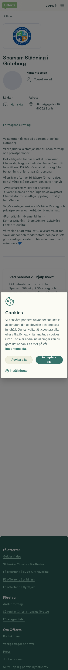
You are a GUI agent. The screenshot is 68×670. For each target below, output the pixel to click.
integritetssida (15, 349)
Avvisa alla (19, 360)
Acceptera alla (49, 360)
